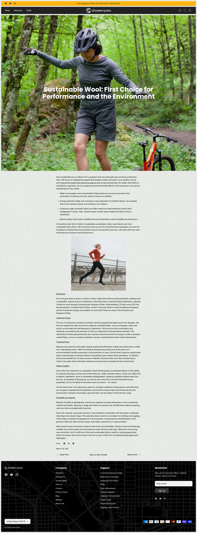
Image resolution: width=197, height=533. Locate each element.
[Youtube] (10, 3)
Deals (29, 10)
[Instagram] (15, 3)
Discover (18, 10)
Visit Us (59, 484)
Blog (57, 496)
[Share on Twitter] (69, 443)
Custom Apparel (107, 492)
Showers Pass (15, 527)
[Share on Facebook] (64, 443)
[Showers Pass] (98, 10)
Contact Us (60, 477)
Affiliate (59, 500)
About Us (60, 473)
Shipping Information (109, 481)
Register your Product (109, 507)
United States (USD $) (15, 521)
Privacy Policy (62, 492)
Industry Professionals (110, 496)
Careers (59, 488)
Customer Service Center (111, 473)
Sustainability (61, 481)
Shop (7, 10)
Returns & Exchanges (109, 477)
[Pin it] (73, 443)
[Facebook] (6, 3)
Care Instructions (107, 488)
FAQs (102, 484)
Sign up (161, 491)
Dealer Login (105, 500)
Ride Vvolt (60, 503)
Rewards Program (108, 503)
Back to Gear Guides (98, 455)
